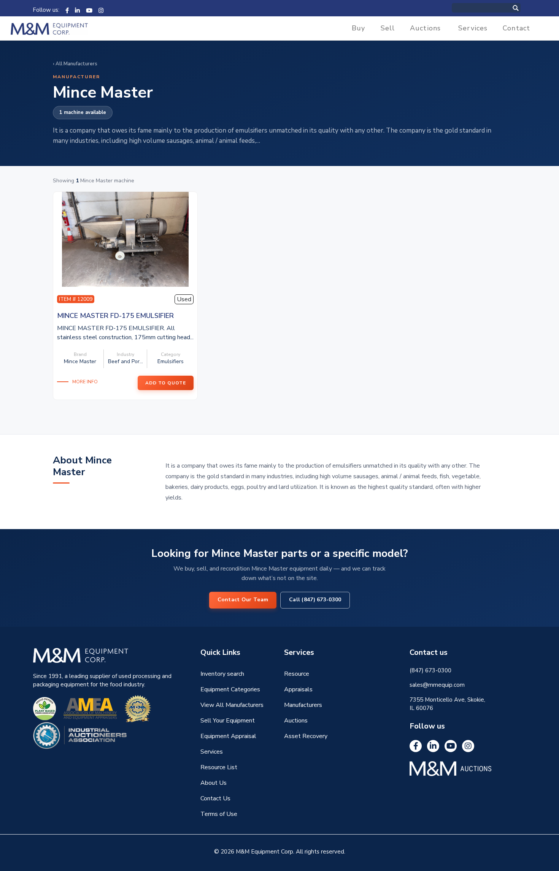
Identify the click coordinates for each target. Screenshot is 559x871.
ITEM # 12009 (75, 299)
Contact (516, 28)
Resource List (218, 767)
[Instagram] (100, 10)
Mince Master (80, 361)
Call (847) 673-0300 (315, 599)
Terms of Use (218, 814)
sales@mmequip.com (437, 685)
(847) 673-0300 (430, 670)
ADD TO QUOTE (165, 383)
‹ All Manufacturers (75, 63)
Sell (388, 28)
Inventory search (222, 674)
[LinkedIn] (77, 10)
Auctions (425, 28)
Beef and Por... (125, 361)
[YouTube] (89, 10)
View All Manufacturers (232, 705)
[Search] (524, 8)
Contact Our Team (243, 599)
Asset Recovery (305, 736)
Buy (358, 28)
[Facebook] (67, 10)
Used (184, 299)
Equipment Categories (230, 689)
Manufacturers (303, 705)
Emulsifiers (170, 361)
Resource (296, 674)
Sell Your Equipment (227, 720)
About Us (213, 783)
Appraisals (298, 689)
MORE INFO (85, 382)
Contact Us (215, 798)
